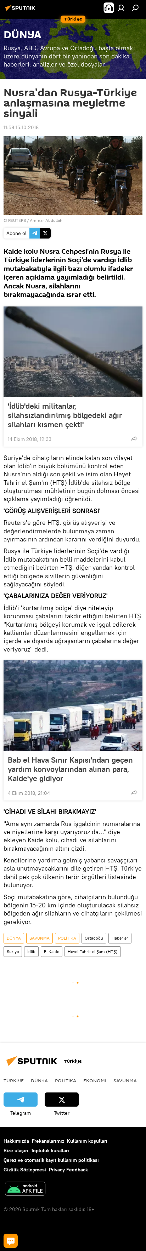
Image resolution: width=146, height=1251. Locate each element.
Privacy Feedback (68, 1169)
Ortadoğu (94, 938)
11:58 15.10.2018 (21, 127)
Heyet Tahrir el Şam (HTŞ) (93, 951)
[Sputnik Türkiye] (21, 10)
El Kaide (51, 951)
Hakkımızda (16, 1141)
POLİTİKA (67, 938)
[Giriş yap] (121, 8)
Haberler (120, 938)
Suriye (13, 951)
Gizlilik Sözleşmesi (25, 1169)
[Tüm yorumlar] (11, 1241)
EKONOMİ (94, 1080)
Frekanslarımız (48, 1141)
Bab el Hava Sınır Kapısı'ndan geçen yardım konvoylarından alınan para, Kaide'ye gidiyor (70, 769)
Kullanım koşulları (87, 1141)
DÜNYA (14, 938)
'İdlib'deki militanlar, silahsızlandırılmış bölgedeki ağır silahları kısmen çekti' (65, 415)
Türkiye (14, 1080)
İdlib (31, 951)
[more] (134, 438)
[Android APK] (25, 1190)
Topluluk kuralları (50, 1150)
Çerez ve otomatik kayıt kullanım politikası (51, 1160)
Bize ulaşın (16, 1150)
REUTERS (17, 220)
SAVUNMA (39, 938)
